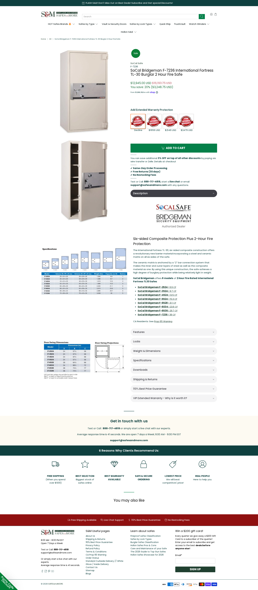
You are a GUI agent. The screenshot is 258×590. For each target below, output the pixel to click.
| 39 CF (157, 314)
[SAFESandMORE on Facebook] (42, 571)
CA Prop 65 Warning (96, 554)
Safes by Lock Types (141, 24)
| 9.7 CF (157, 291)
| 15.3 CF (157, 299)
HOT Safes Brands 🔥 (59, 24)
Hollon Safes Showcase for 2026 (147, 554)
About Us (90, 535)
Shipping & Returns (95, 539)
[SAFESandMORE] (59, 14)
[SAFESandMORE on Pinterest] (49, 571)
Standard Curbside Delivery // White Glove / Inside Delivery (104, 563)
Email (178, 555)
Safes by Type (87, 24)
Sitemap (90, 570)
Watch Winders (197, 24)
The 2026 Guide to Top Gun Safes (148, 551)
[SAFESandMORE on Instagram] (45, 571)
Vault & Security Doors (114, 24)
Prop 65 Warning (163, 321)
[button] (173, 193)
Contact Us (91, 567)
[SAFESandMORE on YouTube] (52, 571)
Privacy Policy (93, 545)
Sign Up (195, 569)
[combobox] (140, 16)
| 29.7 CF (158, 310)
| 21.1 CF (157, 302)
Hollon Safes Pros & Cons (143, 545)
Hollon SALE (127, 31)
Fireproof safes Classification (145, 535)
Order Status (92, 557)
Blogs (88, 573)
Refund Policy (93, 548)
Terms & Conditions (96, 551)
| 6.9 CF (157, 287)
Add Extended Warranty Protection (151, 109)
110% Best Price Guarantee (99, 542)
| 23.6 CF (158, 306)
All (50, 39)
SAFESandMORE (55, 584)
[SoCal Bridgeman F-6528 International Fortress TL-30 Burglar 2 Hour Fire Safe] (84, 270)
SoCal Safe (136, 63)
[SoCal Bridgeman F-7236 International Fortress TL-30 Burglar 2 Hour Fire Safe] (84, 91)
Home (43, 39)
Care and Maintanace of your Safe (148, 548)
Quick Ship (165, 24)
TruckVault (180, 24)
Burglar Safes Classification (144, 542)
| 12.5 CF (157, 294)
